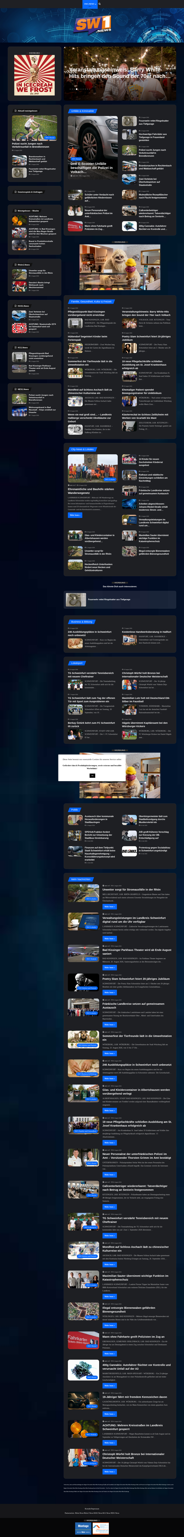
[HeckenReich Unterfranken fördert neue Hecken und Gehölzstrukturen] (75, 565)
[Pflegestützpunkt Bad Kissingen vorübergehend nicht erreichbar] (75, 323)
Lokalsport (76, 663)
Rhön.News (79, 1513)
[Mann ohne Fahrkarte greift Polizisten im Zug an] (75, 226)
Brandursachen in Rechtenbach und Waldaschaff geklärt (38, 158)
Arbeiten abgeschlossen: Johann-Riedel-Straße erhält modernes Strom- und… (153, 507)
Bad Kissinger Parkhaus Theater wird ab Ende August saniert (42, 368)
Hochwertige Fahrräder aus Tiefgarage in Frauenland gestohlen (153, 137)
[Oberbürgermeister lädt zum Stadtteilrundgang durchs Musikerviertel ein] (129, 820)
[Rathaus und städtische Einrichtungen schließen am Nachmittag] (129, 475)
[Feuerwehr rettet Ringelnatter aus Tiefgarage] (129, 121)
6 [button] (80, 89)
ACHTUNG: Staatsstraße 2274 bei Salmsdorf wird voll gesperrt (42, 326)
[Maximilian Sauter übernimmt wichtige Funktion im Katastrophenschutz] (129, 535)
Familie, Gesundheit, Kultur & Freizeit (91, 301)
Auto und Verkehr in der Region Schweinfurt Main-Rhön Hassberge (114, 1491)
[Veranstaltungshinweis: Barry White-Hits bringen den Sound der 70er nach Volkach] (129, 323)
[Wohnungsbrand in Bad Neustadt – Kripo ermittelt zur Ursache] (19, 411)
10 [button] (89, 89)
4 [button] (76, 89)
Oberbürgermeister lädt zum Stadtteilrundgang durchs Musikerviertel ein (153, 819)
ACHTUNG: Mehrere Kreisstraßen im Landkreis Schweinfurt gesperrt (41, 218)
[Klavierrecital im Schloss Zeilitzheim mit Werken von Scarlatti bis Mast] (129, 426)
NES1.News (115, 1513)
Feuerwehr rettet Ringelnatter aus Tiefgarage (42, 170)
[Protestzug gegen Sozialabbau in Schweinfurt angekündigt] (129, 851)
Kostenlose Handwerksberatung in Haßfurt (146, 632)
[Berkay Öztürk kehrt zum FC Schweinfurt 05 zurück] (75, 734)
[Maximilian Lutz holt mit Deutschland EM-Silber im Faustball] (129, 710)
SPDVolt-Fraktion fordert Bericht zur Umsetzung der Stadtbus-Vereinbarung (98, 835)
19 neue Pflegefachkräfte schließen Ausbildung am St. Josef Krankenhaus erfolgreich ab (144, 364)
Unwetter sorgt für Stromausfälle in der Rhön (132, 889)
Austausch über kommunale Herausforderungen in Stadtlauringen (99, 819)
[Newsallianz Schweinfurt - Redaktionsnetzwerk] (92, 25)
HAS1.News (98, 1513)
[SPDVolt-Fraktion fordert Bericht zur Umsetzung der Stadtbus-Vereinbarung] (75, 836)
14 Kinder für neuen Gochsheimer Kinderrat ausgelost (151, 462)
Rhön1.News (88, 1513)
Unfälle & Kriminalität (82, 111)
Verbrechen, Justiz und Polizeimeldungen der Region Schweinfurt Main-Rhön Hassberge (83, 1484)
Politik (74, 809)
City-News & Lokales (82, 449)
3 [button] (74, 89)
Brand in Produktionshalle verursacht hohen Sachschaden (41, 243)
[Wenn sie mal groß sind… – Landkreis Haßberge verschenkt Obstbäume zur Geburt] (75, 430)
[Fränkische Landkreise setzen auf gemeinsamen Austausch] (129, 491)
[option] (120, 74)
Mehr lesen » (75, 515)
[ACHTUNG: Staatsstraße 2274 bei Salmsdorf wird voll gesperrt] (19, 328)
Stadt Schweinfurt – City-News (104, 1488)
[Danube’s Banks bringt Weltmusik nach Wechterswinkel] (19, 286)
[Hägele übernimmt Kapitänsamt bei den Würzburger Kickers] (129, 734)
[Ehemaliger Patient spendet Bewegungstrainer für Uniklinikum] (129, 401)
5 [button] (79, 89)
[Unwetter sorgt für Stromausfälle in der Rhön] (75, 551)
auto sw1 (75, 176)
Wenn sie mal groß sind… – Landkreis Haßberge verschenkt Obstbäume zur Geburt (90, 418)
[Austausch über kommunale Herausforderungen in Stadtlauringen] (75, 820)
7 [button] (83, 89)
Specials (95, 1488)
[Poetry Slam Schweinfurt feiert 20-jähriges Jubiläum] (129, 348)
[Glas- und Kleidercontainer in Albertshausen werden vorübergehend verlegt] (75, 535)
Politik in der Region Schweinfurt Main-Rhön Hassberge (86, 1491)
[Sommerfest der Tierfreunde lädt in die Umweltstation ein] (75, 373)
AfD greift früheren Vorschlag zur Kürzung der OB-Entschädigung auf (154, 835)
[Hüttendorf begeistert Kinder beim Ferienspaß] (75, 348)
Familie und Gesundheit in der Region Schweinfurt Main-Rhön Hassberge (119, 1484)
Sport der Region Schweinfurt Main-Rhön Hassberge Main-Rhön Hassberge (128, 1488)
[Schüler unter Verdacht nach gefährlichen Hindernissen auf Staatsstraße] (75, 195)
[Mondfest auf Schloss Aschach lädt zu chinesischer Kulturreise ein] (75, 401)
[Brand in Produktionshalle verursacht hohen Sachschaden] (19, 245)
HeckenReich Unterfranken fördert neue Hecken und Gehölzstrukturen (98, 567)
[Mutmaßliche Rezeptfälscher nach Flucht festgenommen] (129, 195)
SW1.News (89, 4)
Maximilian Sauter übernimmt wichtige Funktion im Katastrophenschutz (154, 538)
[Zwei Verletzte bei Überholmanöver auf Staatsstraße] (129, 179)
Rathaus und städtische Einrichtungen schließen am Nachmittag (153, 478)
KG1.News (106, 1513)
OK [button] (92, 776)
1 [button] (70, 89)
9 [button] (87, 89)
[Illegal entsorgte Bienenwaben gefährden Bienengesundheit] (129, 551)
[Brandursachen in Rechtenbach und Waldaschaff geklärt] (129, 166)
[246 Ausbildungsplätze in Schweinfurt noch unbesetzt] (75, 643)
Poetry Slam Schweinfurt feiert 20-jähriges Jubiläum (136, 978)
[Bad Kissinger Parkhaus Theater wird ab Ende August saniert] (19, 368)
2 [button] (72, 89)
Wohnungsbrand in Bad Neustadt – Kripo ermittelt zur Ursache (42, 409)
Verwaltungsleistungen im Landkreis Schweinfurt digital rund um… (154, 522)
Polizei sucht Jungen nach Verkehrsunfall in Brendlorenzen (152, 153)
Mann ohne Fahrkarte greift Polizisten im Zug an (133, 1336)
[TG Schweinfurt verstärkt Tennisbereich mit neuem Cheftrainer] (75, 685)
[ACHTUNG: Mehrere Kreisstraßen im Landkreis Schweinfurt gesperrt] (19, 220)
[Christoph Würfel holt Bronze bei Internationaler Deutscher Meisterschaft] (129, 685)
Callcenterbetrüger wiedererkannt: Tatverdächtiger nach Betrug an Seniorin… (155, 213)
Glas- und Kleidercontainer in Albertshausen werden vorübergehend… (99, 538)
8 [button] (85, 89)
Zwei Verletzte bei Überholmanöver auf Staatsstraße (149, 182)
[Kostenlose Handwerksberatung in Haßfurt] (129, 640)
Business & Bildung (81, 621)
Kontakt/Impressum (92, 1509)
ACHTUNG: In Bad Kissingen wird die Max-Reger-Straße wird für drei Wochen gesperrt (42, 231)
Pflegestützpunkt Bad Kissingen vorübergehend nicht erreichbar (41, 355)
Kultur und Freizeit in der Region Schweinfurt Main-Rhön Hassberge (151, 1484)
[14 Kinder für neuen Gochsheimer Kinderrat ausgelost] (129, 459)
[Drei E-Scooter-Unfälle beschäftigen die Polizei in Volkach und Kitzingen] (93, 147)
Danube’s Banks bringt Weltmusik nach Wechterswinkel (39, 284)
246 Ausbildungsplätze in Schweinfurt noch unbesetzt (137, 1064)
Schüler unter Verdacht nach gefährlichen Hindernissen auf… (99, 198)
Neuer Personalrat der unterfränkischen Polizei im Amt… (98, 213)
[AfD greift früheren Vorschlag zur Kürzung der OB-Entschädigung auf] (129, 836)
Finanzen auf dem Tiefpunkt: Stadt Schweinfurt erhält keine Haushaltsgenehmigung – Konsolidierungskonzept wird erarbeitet (100, 853)
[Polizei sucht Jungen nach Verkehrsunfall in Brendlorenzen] (129, 150)
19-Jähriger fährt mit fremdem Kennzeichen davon (135, 1396)
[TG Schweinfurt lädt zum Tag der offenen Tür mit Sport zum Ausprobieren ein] (75, 710)
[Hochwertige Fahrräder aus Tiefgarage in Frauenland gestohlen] (129, 134)
